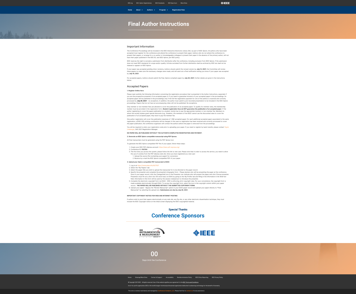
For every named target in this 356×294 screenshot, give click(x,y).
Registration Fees (178, 10)
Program (162, 10)
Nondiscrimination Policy (184, 277)
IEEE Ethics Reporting (202, 277)
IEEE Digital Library (144, 3)
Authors (150, 10)
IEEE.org (130, 3)
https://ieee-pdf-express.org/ (169, 147)
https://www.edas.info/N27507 (148, 165)
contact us (189, 290)
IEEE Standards (159, 3)
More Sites (184, 3)
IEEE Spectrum (172, 3)
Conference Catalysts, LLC (166, 290)
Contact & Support (156, 277)
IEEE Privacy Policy (217, 277)
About (138, 10)
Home (130, 10)
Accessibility (169, 277)
